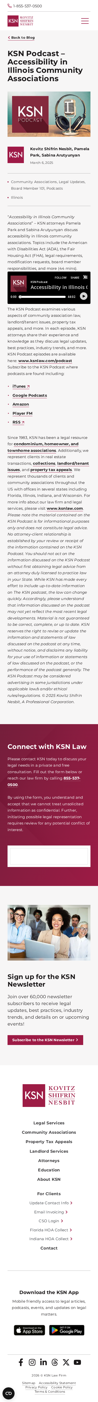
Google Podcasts (30, 395)
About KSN (49, 1179)
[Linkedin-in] (43, 1362)
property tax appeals (51, 469)
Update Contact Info (49, 1202)
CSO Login (49, 1220)
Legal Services (49, 1123)
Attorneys (49, 1160)
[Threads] (55, 1362)
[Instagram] (32, 1362)
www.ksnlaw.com (65, 508)
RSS (17, 422)
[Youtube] (77, 1362)
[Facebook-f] (21, 1362)
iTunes (19, 386)
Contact (49, 1248)
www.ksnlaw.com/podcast (45, 360)
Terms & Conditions (50, 1391)
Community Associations (49, 1132)
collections (44, 463)
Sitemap (28, 1383)
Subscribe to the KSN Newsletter (43, 1040)
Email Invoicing (49, 1212)
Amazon (21, 404)
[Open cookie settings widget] (9, 1393)
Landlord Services (49, 1151)
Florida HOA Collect (49, 1230)
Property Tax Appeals (49, 1141)
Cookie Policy (62, 1387)
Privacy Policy (36, 1387)
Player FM (22, 413)
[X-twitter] (66, 1362)
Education (49, 1170)
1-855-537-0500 (27, 6)
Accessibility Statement (57, 1383)
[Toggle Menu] (85, 21)
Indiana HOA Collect (49, 1238)
